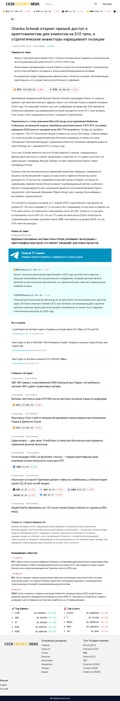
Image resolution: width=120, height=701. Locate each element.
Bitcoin (32, 269)
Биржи (45, 672)
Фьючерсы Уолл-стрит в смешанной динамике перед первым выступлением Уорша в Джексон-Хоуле (58, 419)
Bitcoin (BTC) (89, 645)
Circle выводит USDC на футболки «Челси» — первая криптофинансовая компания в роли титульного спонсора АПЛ (54, 458)
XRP (85, 660)
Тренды (45, 668)
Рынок (45, 653)
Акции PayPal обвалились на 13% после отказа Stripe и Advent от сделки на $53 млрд (59, 509)
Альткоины (47, 660)
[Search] (95, 4)
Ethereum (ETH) (90, 649)
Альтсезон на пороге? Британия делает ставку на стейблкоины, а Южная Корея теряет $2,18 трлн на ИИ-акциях (59, 481)
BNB (85, 653)
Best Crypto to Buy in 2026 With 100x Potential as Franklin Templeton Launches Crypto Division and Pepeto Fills (59, 344)
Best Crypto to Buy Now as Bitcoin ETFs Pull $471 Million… (40, 359)
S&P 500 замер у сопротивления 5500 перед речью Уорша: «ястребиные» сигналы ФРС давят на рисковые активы (55, 384)
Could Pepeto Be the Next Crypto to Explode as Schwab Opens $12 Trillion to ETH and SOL (55, 329)
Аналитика (47, 664)
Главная (46, 645)
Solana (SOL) (89, 656)
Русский (4, 688)
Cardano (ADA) (90, 668)
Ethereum (33, 295)
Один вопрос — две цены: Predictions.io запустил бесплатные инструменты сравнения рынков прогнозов (57, 442)
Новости (46, 649)
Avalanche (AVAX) (92, 672)
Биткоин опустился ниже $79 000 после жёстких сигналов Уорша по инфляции (59, 398)
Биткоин (46, 656)
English (3, 685)
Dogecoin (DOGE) (91, 664)
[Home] (13, 19)
